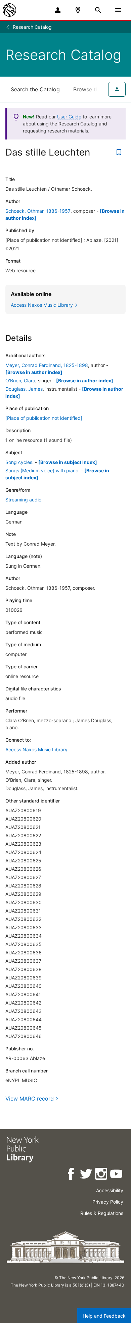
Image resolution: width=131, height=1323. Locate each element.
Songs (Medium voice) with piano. (42, 470)
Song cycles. (19, 462)
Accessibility (109, 1190)
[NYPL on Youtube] (116, 1175)
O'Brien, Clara (20, 380)
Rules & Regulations (101, 1213)
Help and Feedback (104, 1316)
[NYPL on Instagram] (101, 1175)
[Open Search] (98, 10)
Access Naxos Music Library (36, 749)
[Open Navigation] (118, 10)
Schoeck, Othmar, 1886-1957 (38, 211)
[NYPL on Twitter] (86, 1175)
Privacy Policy (107, 1202)
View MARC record (29, 1098)
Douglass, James (24, 389)
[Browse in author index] (33, 372)
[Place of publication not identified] (43, 418)
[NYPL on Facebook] (71, 1175)
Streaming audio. (24, 499)
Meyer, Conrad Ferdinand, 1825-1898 (46, 365)
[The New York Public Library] (9, 10)
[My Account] (58, 10)
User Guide (69, 116)
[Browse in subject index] (67, 462)
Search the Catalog (35, 89)
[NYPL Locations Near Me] (78, 10)
